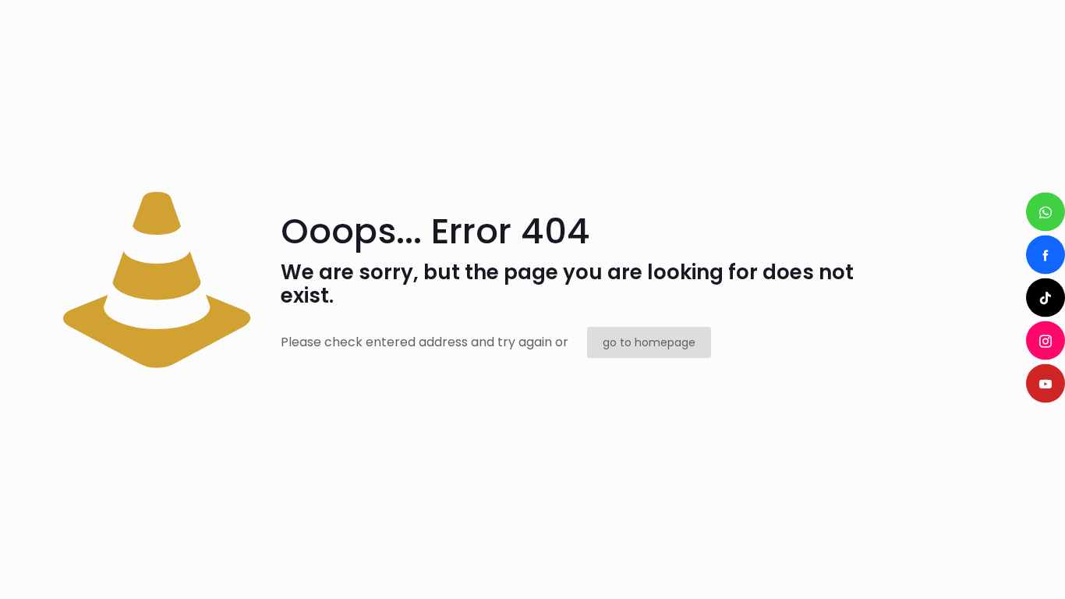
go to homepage (649, 342)
